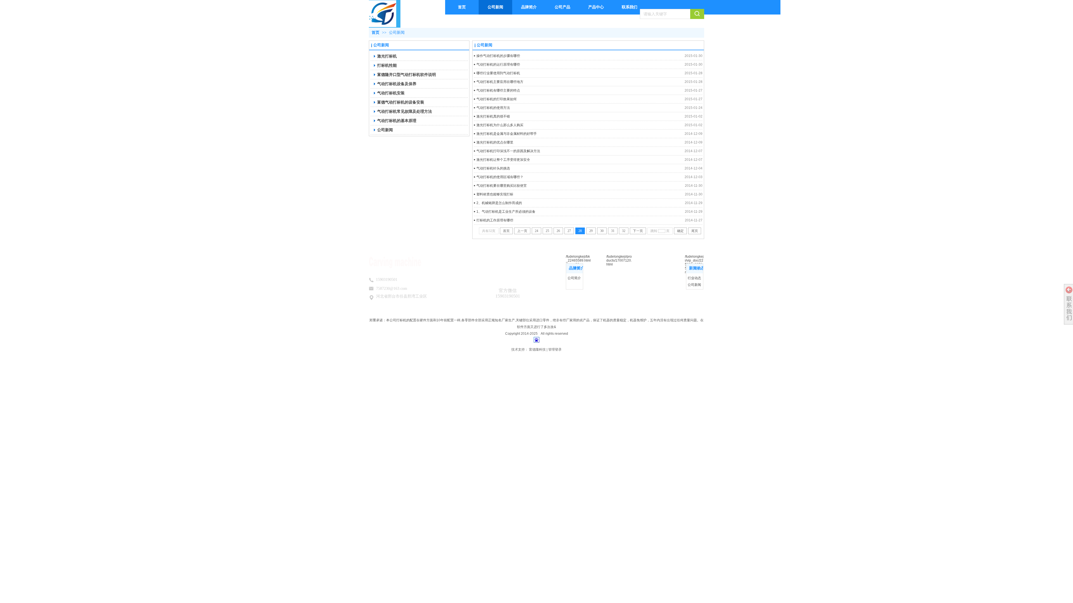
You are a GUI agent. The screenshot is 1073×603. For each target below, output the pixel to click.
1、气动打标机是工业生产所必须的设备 (505, 212)
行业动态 (694, 278)
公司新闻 (397, 32)
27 (569, 231)
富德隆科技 (537, 349)
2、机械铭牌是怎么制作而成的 (499, 203)
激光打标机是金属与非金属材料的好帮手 (506, 134)
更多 (576, 268)
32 (623, 231)
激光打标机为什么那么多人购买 (499, 125)
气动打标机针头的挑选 (493, 168)
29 (591, 231)
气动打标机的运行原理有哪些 (498, 64)
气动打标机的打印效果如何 (496, 99)
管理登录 (555, 349)
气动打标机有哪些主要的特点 (498, 90)
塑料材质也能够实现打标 (494, 194)
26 (558, 231)
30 (602, 231)
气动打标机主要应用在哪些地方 (499, 82)
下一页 (638, 231)
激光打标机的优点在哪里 (494, 142)
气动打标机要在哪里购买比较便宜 (501, 186)
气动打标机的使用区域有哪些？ (499, 177)
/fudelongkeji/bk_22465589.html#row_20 (578, 260)
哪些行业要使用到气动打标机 (498, 73)
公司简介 (574, 278)
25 (547, 231)
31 (612, 231)
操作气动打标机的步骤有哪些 (498, 56)
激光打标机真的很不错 (493, 116)
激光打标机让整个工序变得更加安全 (503, 160)
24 (536, 231)
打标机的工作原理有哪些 (494, 220)
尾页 (694, 231)
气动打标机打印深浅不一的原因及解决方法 (508, 151)
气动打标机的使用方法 (493, 108)
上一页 (522, 231)
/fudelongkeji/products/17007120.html (619, 260)
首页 (375, 32)
